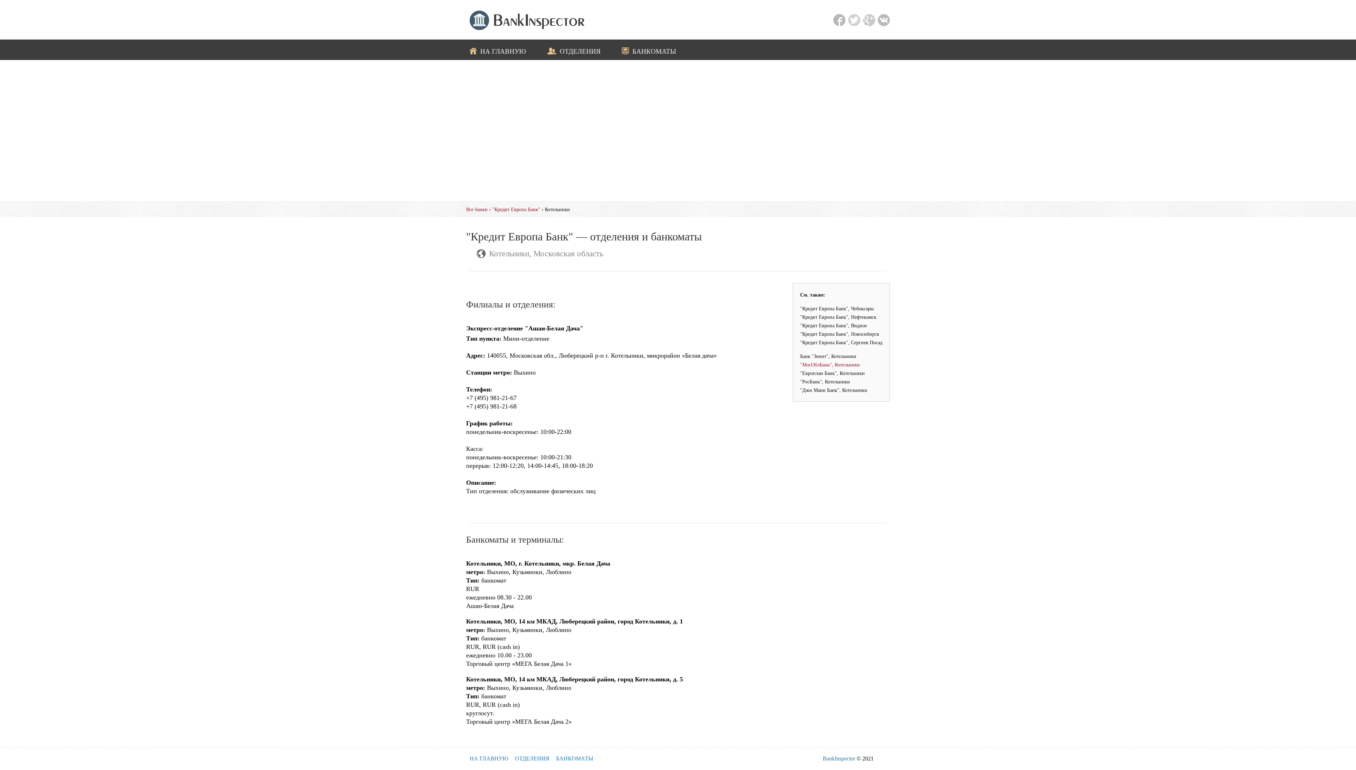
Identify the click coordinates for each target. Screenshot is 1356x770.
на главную (503, 51)
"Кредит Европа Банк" (516, 209)
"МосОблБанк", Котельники (830, 365)
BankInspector (839, 759)
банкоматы (654, 51)
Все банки (477, 209)
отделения (580, 51)
